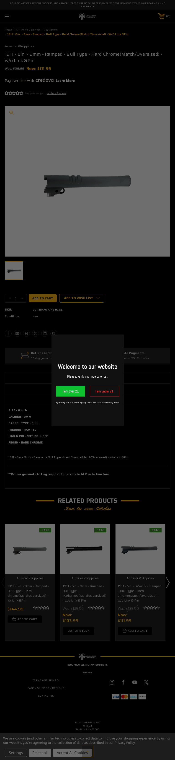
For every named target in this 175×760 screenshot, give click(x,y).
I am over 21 (71, 391)
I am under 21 (104, 391)
